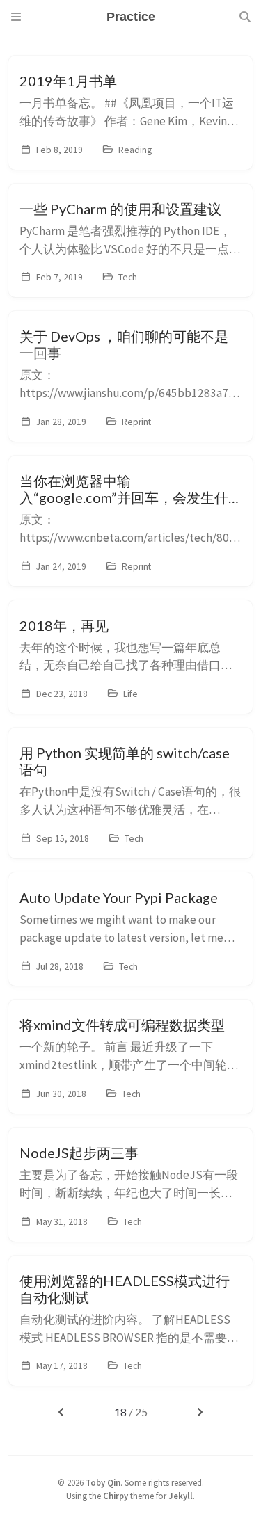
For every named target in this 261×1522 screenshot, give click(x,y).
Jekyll (180, 1495)
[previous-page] (60, 1412)
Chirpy (115, 1495)
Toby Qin (103, 1482)
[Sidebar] (16, 16)
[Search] (245, 16)
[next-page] (199, 1412)
